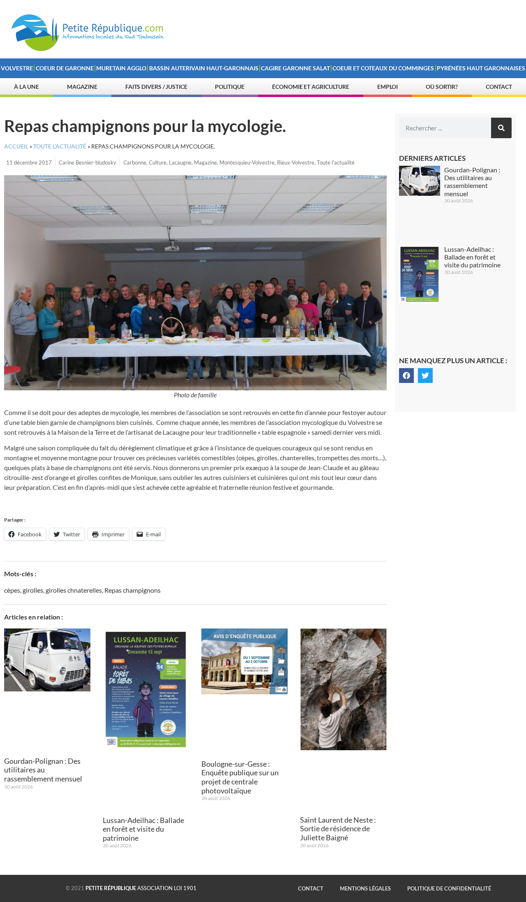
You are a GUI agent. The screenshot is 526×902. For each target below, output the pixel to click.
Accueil (16, 146)
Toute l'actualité (336, 162)
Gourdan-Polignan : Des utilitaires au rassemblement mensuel (43, 769)
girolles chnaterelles (74, 590)
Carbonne (134, 162)
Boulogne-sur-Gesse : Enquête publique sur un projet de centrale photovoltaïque (240, 777)
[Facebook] (406, 375)
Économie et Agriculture (310, 86)
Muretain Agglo (121, 68)
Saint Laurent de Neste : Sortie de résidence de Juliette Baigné (338, 828)
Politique (229, 86)
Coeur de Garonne (65, 68)
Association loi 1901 (140, 888)
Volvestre (17, 68)
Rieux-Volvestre (295, 162)
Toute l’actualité (59, 146)
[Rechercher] (501, 128)
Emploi (387, 86)
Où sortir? (442, 86)
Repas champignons (132, 590)
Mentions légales (365, 888)
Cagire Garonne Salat (295, 68)
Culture (157, 162)
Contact (499, 86)
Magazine (82, 86)
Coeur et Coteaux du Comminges (383, 68)
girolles (33, 590)
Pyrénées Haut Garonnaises (481, 68)
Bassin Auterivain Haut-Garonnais (203, 68)
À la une (26, 86)
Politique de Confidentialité (449, 888)
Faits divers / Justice (156, 86)
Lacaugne (180, 162)
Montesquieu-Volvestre (247, 162)
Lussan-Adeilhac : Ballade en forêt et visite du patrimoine (143, 829)
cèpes (12, 590)
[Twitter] (425, 375)
